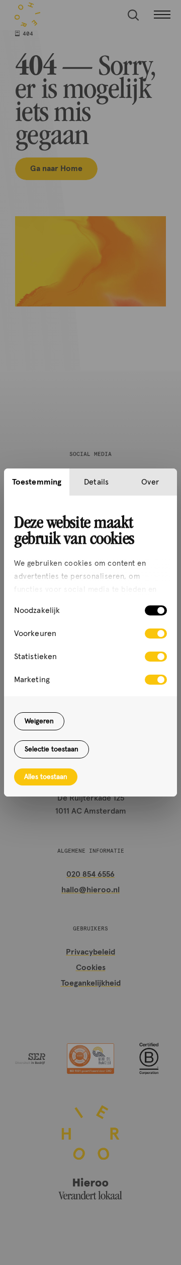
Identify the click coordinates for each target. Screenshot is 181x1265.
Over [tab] (149, 482)
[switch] (156, 633)
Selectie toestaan (51, 749)
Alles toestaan (45, 776)
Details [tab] (96, 482)
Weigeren (39, 721)
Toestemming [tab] (36, 482)
